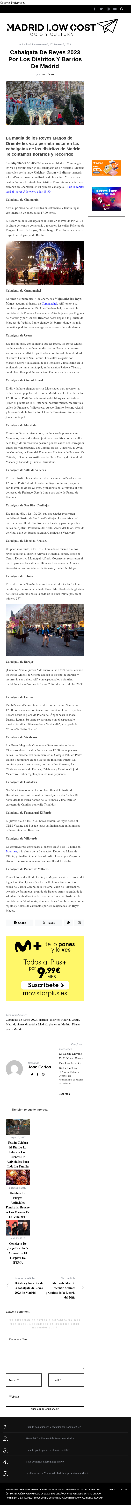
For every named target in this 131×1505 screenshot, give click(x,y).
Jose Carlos (47, 74)
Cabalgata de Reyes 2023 (21, 1019)
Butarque (11, 851)
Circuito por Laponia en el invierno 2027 (48, 1450)
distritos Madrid (60, 1019)
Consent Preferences (12, 2)
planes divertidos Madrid (32, 1024)
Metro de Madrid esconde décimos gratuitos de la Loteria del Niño (60, 1288)
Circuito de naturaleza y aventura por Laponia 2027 (53, 1427)
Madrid (10, 1024)
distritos (43, 1019)
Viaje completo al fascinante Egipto (45, 1461)
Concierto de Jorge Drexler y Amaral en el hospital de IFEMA (17, 1253)
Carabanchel (49, 303)
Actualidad (25, 44)
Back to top (116, 1490)
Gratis (75, 1019)
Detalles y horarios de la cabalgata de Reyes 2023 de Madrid (29, 1286)
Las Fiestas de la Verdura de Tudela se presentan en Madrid (57, 1473)
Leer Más (64, 1094)
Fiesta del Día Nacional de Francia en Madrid (50, 1438)
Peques (36, 44)
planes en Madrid (59, 1024)
